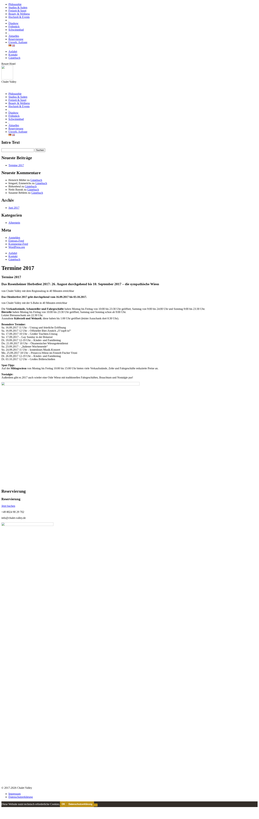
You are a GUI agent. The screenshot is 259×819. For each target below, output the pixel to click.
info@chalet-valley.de (13, 517)
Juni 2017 (13, 207)
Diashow (13, 23)
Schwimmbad (16, 29)
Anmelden (14, 237)
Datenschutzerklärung (20, 796)
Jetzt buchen (8, 505)
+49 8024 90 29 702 (12, 511)
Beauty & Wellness (19, 13)
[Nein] (96, 805)
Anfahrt (12, 51)
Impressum (14, 793)
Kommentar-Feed (18, 243)
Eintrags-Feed (16, 240)
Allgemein (14, 222)
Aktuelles (13, 35)
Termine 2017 (16, 165)
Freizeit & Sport (17, 10)
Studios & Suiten (17, 7)
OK (63, 804)
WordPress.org (16, 247)
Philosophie (14, 4)
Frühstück (14, 26)
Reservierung (15, 39)
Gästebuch (14, 57)
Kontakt (12, 54)
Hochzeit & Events (19, 16)
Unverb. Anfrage (17, 42)
